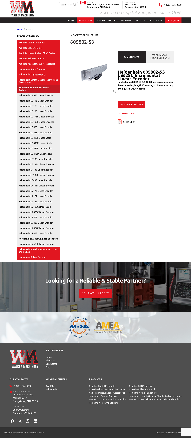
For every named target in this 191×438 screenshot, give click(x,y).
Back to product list (85, 35)
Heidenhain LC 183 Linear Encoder (36, 106)
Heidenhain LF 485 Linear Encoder (36, 180)
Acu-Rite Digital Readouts (32, 42)
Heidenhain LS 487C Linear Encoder (36, 228)
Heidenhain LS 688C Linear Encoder (36, 244)
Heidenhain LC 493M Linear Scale (35, 143)
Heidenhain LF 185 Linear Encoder (36, 169)
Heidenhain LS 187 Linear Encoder (36, 201)
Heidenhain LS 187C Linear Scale (35, 207)
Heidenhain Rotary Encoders (33, 257)
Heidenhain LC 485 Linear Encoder (36, 132)
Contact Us (51, 364)
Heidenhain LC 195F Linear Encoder (36, 122)
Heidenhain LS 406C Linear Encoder (36, 212)
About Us (50, 360)
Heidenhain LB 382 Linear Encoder (36, 95)
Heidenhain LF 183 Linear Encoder (36, 159)
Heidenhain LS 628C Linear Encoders (38, 238)
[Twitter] (20, 421)
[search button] (74, 5)
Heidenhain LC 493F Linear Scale (35, 138)
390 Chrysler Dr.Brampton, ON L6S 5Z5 (24, 411)
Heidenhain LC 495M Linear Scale (35, 154)
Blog (48, 367)
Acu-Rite (50, 386)
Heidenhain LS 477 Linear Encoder (36, 217)
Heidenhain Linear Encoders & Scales (35, 88)
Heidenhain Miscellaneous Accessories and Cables (38, 250)
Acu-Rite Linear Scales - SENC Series (37, 53)
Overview (131, 56)
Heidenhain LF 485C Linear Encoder (36, 185)
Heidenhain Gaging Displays (33, 74)
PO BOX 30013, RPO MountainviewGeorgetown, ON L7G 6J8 (25, 398)
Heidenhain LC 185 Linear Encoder (36, 111)
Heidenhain (51, 389)
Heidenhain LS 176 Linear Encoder (36, 191)
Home (19, 29)
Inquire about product (131, 104)
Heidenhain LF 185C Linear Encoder (36, 175)
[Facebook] (12, 421)
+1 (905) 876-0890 (22, 386)
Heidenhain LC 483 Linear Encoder (36, 127)
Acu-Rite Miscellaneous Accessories (37, 64)
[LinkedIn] (35, 421)
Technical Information (160, 57)
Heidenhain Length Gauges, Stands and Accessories (38, 81)
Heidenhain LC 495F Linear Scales (35, 148)
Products (29, 29)
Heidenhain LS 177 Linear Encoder (36, 196)
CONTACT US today (95, 293)
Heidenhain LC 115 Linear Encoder (36, 100)
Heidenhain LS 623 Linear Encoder (36, 233)
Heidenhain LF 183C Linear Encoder (36, 164)
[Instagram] (27, 421)
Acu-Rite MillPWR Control (31, 58)
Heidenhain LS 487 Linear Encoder (36, 223)
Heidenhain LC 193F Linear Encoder (36, 116)
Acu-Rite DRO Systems (30, 48)
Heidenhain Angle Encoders (32, 69)
